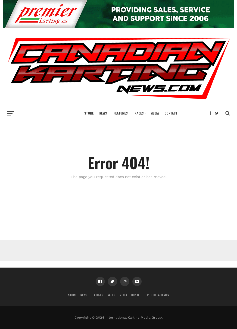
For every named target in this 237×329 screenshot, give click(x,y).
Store (89, 113)
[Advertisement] (118, 250)
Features (121, 113)
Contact (171, 113)
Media (154, 113)
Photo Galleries (158, 295)
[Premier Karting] (118, 26)
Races (139, 113)
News (103, 113)
